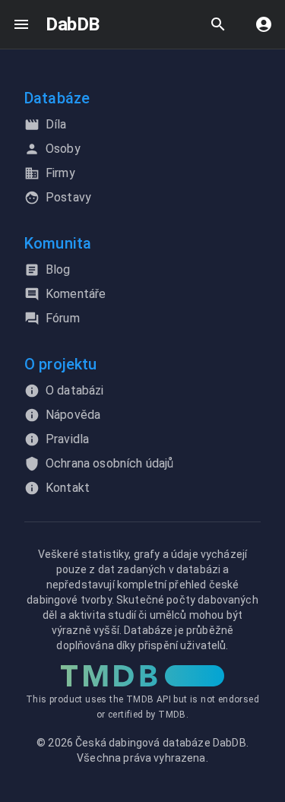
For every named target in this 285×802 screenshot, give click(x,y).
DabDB (73, 24)
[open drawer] (21, 24)
